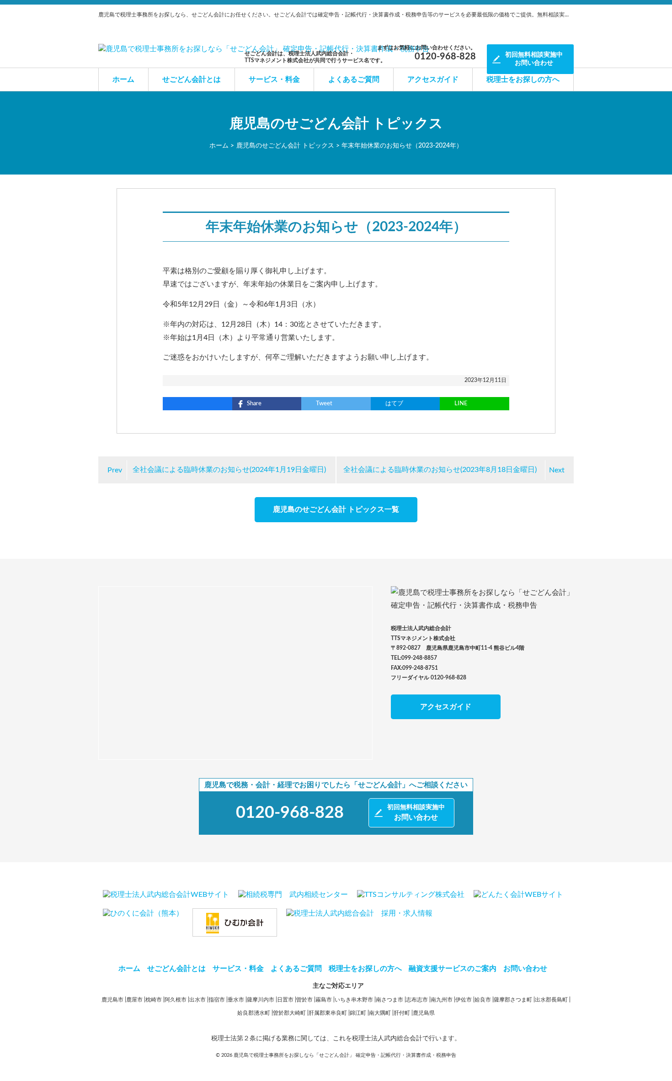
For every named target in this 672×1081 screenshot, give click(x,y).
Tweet (324, 404)
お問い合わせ (534, 59)
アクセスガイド (433, 79)
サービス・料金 (274, 79)
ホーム (123, 79)
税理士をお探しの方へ (523, 79)
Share (254, 404)
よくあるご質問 (353, 79)
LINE (461, 404)
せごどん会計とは (191, 79)
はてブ (394, 404)
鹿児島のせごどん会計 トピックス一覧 (336, 509)
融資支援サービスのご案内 (452, 968)
